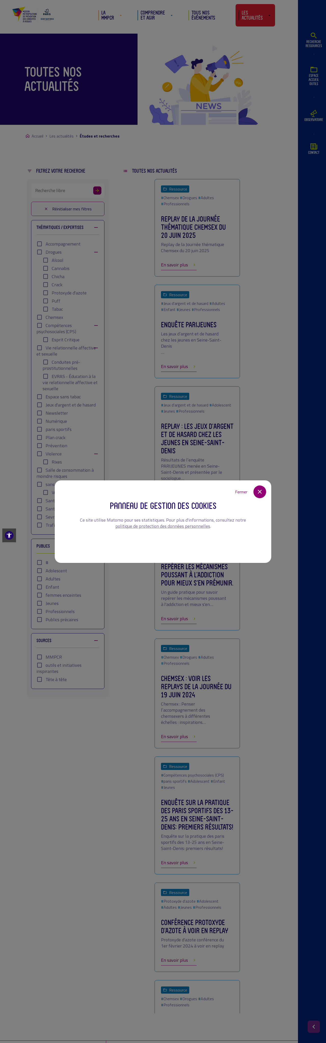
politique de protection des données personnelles (162, 526)
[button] (9, 535)
